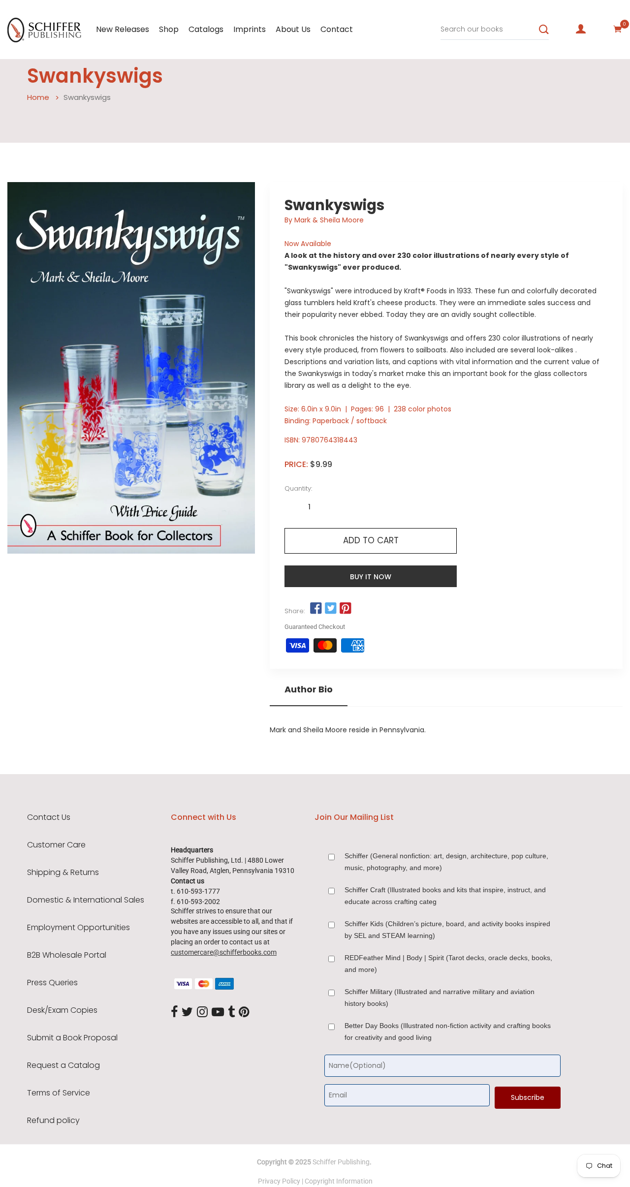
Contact (336, 29)
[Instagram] (202, 1012)
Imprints (249, 29)
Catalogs (206, 29)
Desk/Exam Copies (62, 1010)
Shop (169, 29)
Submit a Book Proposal (72, 1038)
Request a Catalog (63, 1065)
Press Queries (52, 983)
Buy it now (370, 577)
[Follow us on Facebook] (315, 609)
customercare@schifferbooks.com (224, 952)
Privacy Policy (279, 1181)
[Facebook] (174, 1012)
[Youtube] (218, 1012)
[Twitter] (187, 1012)
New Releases (122, 29)
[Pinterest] (244, 1012)
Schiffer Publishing (341, 1162)
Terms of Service (58, 1093)
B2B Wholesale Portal (66, 955)
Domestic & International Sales (85, 900)
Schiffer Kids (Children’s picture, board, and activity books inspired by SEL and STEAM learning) (447, 929)
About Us (293, 29)
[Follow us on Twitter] (330, 609)
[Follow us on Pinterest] (345, 609)
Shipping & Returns (63, 872)
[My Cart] (618, 29)
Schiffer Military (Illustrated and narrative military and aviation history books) (440, 997)
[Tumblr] (231, 1012)
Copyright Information (339, 1181)
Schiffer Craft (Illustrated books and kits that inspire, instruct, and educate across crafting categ (445, 896)
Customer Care (56, 845)
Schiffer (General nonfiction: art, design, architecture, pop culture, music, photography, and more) (446, 862)
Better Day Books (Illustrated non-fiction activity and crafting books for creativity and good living (448, 1031)
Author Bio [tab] (308, 689)
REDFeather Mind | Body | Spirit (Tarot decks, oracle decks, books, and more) (448, 963)
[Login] (581, 29)
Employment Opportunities (78, 928)
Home (38, 97)
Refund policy (53, 1121)
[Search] (544, 29)
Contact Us (48, 817)
